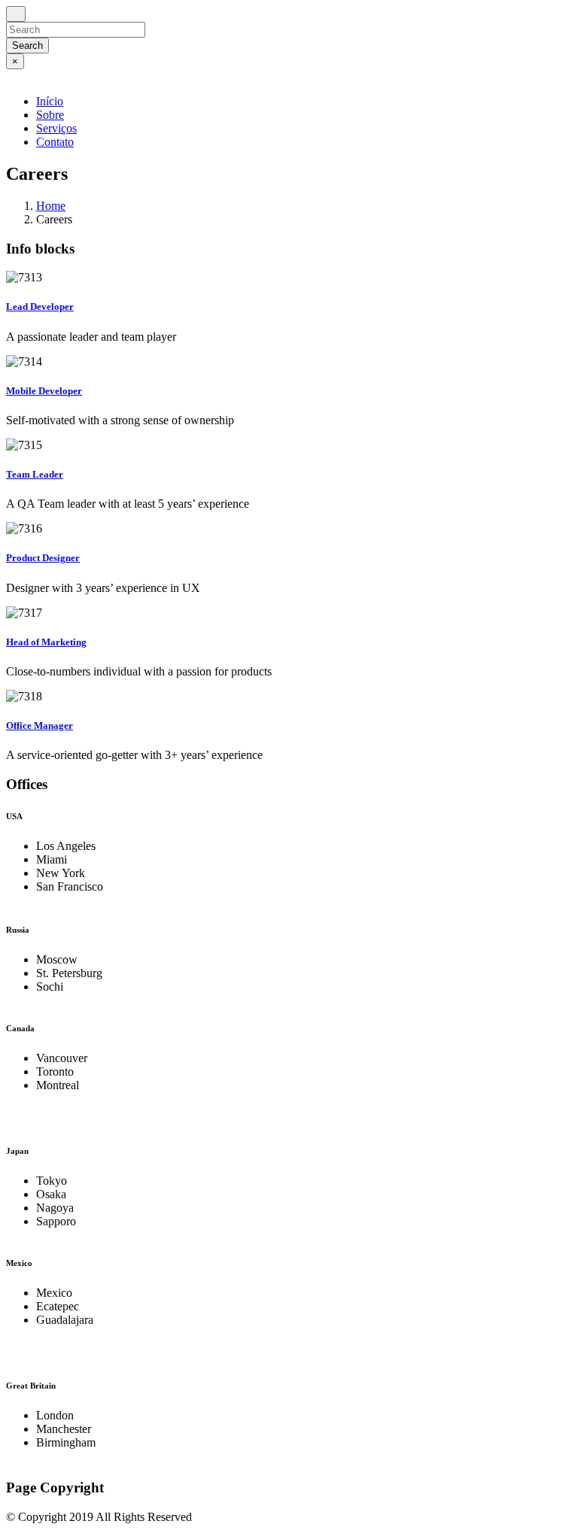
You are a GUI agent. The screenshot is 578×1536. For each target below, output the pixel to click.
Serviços (56, 128)
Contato (55, 141)
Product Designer (43, 557)
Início (49, 101)
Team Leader (34, 474)
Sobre (50, 114)
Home (50, 205)
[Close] (16, 14)
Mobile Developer (44, 390)
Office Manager (39, 725)
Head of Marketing (46, 642)
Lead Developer (40, 306)
